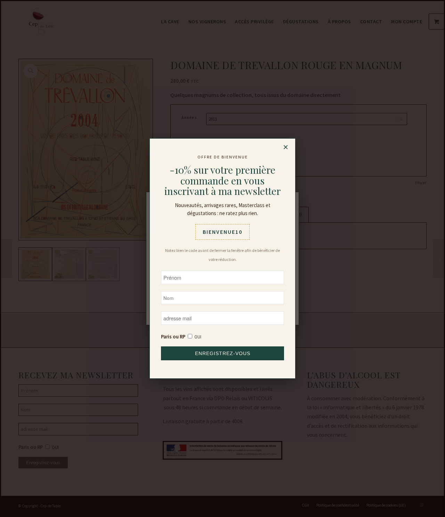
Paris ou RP (173, 337)
